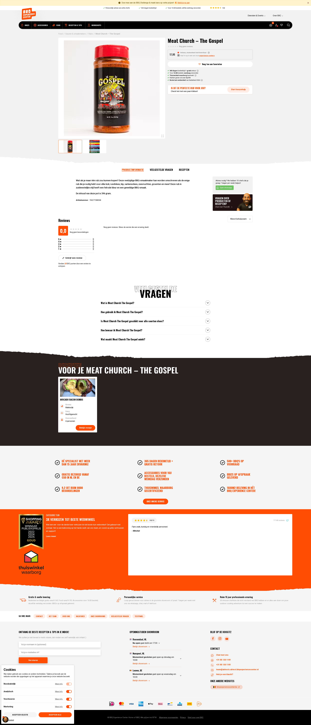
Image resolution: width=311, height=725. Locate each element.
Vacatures (80, 616)
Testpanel (139, 616)
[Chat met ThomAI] (233, 202)
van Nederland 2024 (185, 80)
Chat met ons (222, 655)
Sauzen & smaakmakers (75, 34)
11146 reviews (279, 520)
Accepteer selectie (20, 714)
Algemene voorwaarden (168, 717)
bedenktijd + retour (183, 71)
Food (60, 34)
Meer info (59, 684)
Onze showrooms (98, 616)
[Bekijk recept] (77, 404)
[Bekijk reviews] (217, 8)
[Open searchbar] (288, 25)
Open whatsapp (226, 188)
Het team (52, 616)
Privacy (183, 717)
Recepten (184, 170)
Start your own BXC (195, 717)
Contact (39, 616)
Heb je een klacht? (224, 674)
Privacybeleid (9, 720)
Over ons (66, 616)
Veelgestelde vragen (161, 170)
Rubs (90, 34)
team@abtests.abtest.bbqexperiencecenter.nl (237, 669)
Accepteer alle (55, 714)
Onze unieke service (155, 501)
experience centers (207, 56)
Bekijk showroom (140, 646)
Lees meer (51, 536)
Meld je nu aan (183, 3)
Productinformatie (133, 170)
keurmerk (182, 75)
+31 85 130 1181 (223, 660)
